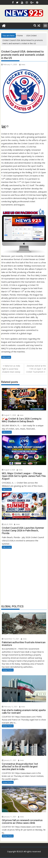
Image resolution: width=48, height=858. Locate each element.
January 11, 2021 (10, 817)
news (23, 64)
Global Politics (8, 670)
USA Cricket (6, 357)
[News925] (3, 25)
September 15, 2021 (11, 639)
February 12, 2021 (11, 706)
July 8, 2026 (8, 524)
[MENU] (45, 25)
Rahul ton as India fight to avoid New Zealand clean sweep (11, 368)
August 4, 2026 (9, 470)
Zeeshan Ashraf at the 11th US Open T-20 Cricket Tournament (36, 368)
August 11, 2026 (10, 415)
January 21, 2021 (10, 760)
